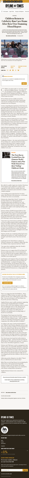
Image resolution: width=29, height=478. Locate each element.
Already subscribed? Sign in (6, 476)
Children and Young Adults (8, 398)
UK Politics (23, 398)
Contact (2, 441)
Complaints (3, 446)
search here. (23, 435)
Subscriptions (3, 443)
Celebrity (2, 398)
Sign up (24, 83)
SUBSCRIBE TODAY (7, 282)
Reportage (15, 15)
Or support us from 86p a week (6, 473)
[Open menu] (2, 11)
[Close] (27, 451)
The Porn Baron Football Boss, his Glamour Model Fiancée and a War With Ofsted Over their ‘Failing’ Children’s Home (18, 161)
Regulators (15, 398)
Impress (2, 424)
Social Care (19, 398)
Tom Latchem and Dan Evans (11, 35)
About (2, 440)
